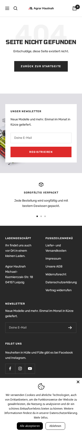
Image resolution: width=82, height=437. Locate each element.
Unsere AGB (53, 266)
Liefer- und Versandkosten (55, 248)
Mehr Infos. (41, 417)
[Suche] (15, 8)
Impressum (53, 258)
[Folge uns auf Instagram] (20, 369)
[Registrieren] (70, 327)
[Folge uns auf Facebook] (10, 369)
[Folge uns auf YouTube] (30, 369)
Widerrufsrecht (55, 274)
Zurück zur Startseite (41, 66)
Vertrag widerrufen (58, 290)
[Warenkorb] (74, 8)
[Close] (78, 382)
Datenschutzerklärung (61, 282)
